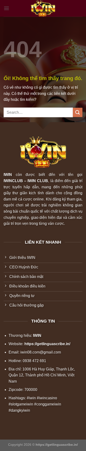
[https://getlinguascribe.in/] (43, 8)
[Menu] (6, 8)
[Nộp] (77, 112)
